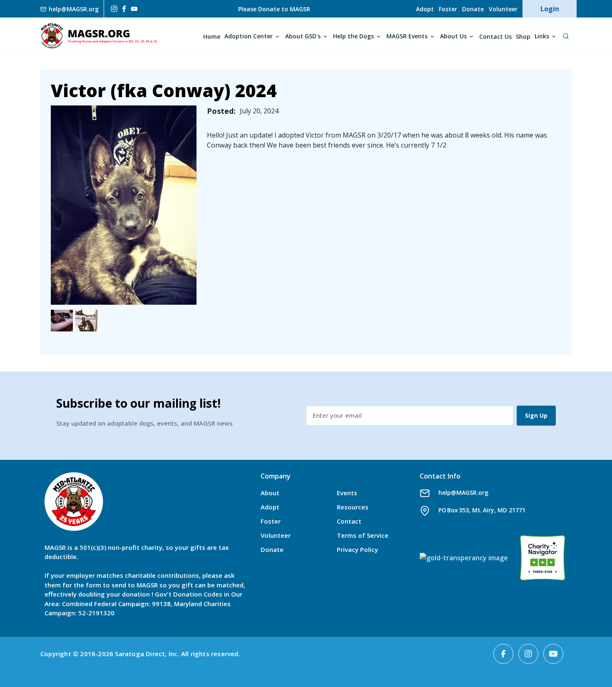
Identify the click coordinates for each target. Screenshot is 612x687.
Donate (473, 9)
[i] (113, 8)
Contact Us (495, 36)
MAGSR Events (407, 36)
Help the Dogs (353, 36)
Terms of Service (362, 535)
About (270, 493)
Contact (349, 521)
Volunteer (503, 9)
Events (347, 493)
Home (211, 36)
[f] (124, 8)
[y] (134, 9)
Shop (523, 36)
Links (542, 36)
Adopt (425, 9)
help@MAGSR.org (463, 492)
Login (549, 8)
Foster (448, 9)
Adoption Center (248, 36)
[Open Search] (566, 35)
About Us (453, 36)
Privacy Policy (357, 549)
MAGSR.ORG (98, 36)
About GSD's (303, 36)
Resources (352, 507)
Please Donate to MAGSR (274, 9)
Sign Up (536, 415)
